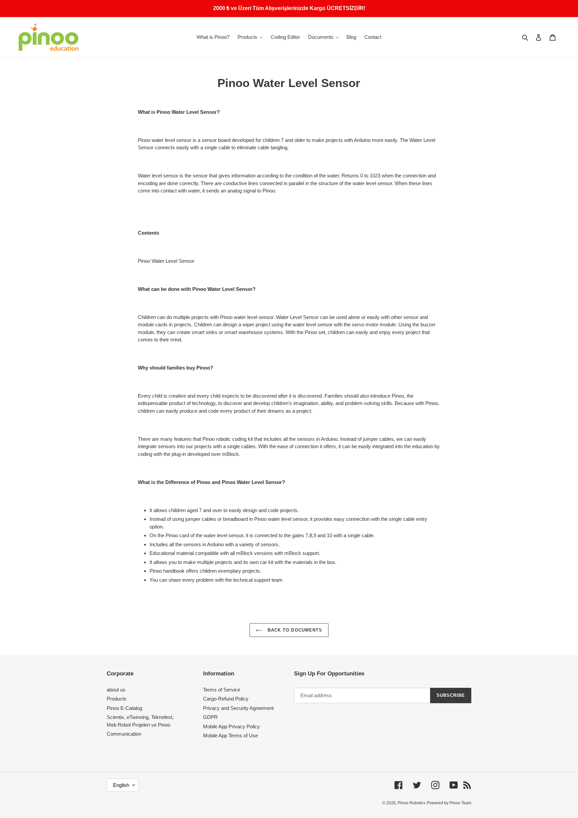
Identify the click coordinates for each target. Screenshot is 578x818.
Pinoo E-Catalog (124, 708)
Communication (124, 734)
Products (116, 699)
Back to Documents (294, 630)
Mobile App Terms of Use (230, 735)
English (121, 785)
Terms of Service (221, 689)
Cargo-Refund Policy (226, 699)
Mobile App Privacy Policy (231, 726)
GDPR (210, 717)
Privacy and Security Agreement (238, 708)
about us (116, 689)
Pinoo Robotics (411, 803)
